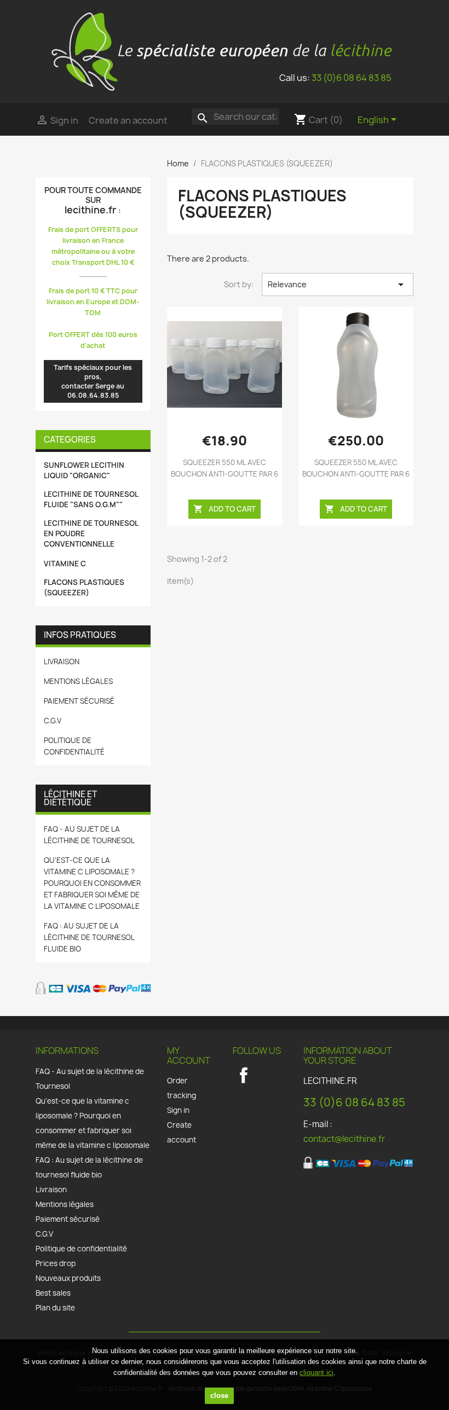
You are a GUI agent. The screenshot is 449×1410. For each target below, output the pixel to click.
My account (188, 1055)
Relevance (337, 284)
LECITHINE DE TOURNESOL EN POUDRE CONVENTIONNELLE (91, 533)
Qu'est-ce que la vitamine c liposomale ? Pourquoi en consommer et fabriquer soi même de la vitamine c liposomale (92, 883)
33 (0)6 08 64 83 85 (352, 78)
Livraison (61, 661)
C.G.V (52, 721)
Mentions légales (78, 681)
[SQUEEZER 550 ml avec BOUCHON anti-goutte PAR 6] (224, 364)
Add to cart (224, 509)
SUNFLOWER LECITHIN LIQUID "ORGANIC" (84, 470)
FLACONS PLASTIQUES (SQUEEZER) (84, 587)
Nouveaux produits (68, 1278)
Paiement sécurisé (79, 701)
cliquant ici (316, 1372)
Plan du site (55, 1308)
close (219, 1395)
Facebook (244, 1075)
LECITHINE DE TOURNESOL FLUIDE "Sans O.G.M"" (91, 499)
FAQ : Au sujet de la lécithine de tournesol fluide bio (89, 937)
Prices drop (56, 1263)
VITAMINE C (65, 563)
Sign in (178, 1110)
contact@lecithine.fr (344, 1139)
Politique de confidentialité (81, 1249)
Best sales (53, 1293)
